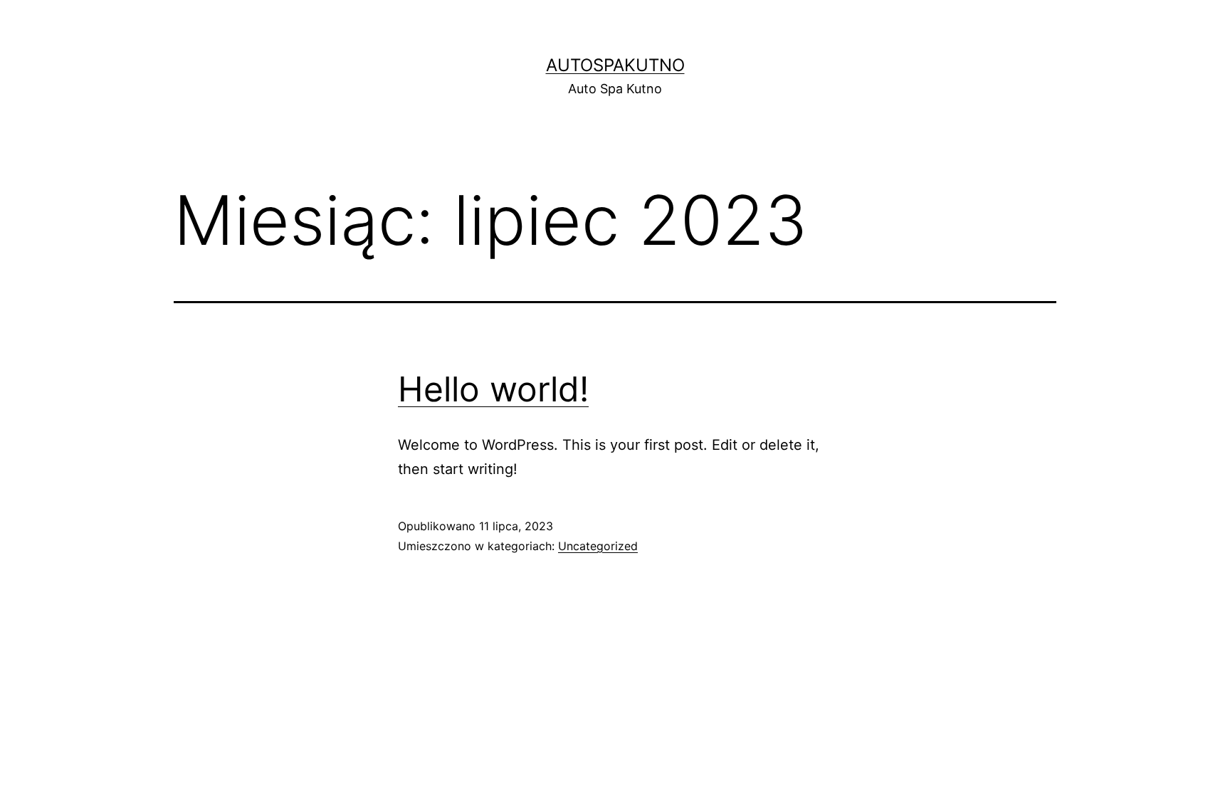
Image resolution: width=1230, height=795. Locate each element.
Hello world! (493, 389)
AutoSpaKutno (615, 65)
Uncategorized (598, 546)
